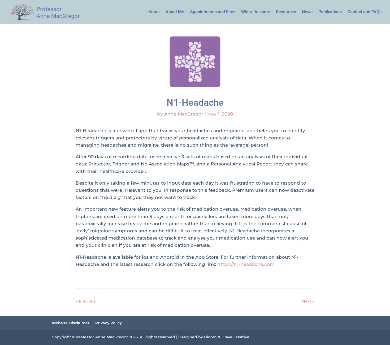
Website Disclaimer (70, 323)
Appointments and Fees (212, 12)
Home (154, 12)
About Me (175, 12)
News (307, 12)
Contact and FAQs (365, 12)
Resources (286, 12)
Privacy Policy (108, 323)
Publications (330, 12)
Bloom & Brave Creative (226, 337)
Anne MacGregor (183, 114)
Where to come (255, 12)
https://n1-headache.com (246, 264)
